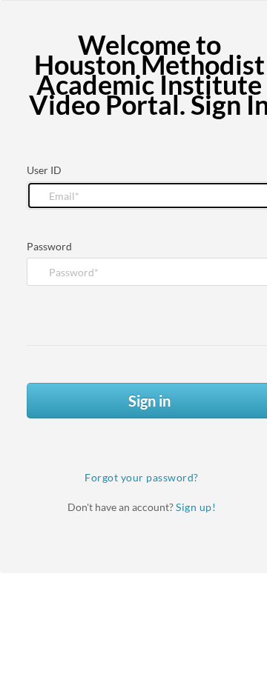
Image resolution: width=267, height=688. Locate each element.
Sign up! (196, 507)
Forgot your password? (142, 477)
